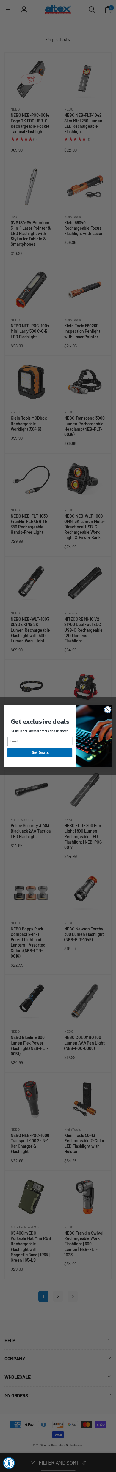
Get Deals (39, 752)
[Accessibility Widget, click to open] (9, 1463)
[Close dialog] (108, 710)
